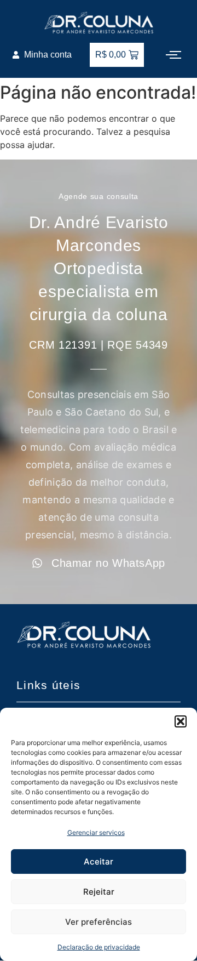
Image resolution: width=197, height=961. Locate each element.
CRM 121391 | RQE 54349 (98, 345)
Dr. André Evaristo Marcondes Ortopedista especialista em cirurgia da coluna (99, 268)
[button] (180, 721)
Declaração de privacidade (98, 947)
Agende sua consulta (98, 196)
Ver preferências (98, 922)
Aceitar (98, 861)
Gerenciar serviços (96, 832)
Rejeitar (98, 891)
